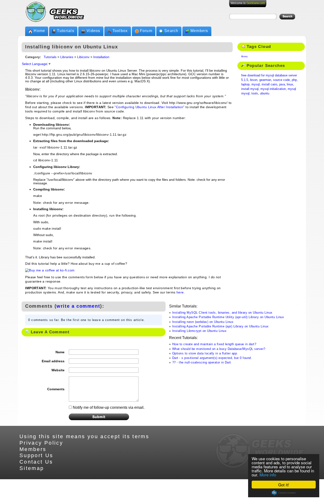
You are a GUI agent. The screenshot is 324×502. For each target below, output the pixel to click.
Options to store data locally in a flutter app (204, 353)
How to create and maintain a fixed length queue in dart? (214, 344)
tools (254, 93)
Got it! (283, 485)
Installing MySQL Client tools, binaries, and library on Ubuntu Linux (222, 312)
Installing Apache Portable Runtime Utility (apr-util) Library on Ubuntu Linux (228, 317)
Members (199, 31)
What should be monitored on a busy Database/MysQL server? (218, 349)
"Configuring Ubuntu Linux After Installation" (149, 107)
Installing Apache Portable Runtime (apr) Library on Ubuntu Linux (220, 326)
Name (60, 352)
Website (58, 370)
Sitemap (31, 468)
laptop (245, 84)
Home (39, 31)
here (180, 292)
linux (290, 84)
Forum (146, 31)
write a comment (78, 306)
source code (281, 80)
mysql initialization (273, 89)
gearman (265, 80)
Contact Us (36, 462)
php (294, 80)
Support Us (36, 455)
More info (267, 475)
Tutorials (65, 31)
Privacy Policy (41, 443)
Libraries (66, 57)
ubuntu (264, 93)
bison (253, 80)
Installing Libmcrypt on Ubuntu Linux (199, 331)
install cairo (269, 84)
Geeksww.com (255, 3)
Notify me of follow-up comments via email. (108, 407)
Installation (101, 57)
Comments (56, 389)
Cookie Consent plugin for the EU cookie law (284, 492)
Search (171, 31)
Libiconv (83, 57)
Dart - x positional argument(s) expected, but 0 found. (212, 358)
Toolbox (120, 31)
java (282, 84)
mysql (255, 84)
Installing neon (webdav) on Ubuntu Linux (202, 322)
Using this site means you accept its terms (84, 436)
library (244, 56)
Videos (93, 31)
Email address (53, 361)
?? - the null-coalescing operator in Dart (201, 362)
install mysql (250, 89)
